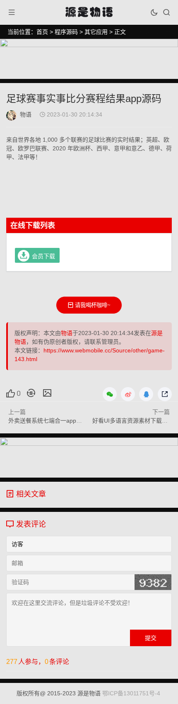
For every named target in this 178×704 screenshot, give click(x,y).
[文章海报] (47, 392)
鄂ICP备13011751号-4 (131, 693)
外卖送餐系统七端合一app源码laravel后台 (62, 420)
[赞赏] (31, 392)
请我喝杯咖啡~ (93, 305)
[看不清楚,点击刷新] (153, 582)
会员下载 (43, 256)
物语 (25, 114)
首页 (42, 32)
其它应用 (96, 32)
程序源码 (66, 32)
